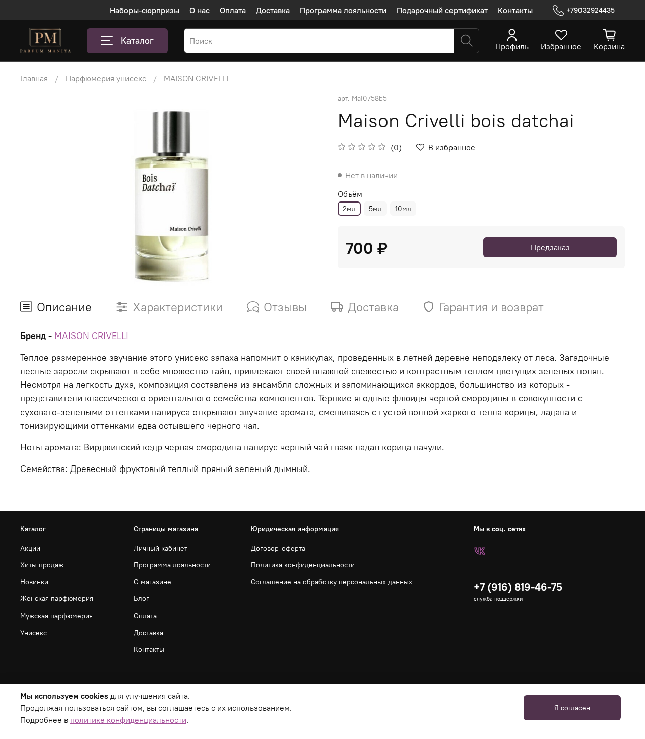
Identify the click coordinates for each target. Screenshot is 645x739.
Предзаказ (550, 247)
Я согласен (572, 707)
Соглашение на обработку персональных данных (331, 581)
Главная (34, 78)
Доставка (273, 10)
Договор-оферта (278, 548)
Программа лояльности (343, 10)
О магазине (152, 581)
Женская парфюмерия (56, 598)
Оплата (233, 10)
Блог (141, 598)
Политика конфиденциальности (303, 564)
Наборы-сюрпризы (144, 10)
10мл (403, 208)
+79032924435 (590, 10)
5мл (375, 208)
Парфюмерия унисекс (106, 78)
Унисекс (33, 632)
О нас (199, 10)
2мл (349, 208)
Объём (350, 194)
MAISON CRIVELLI (196, 78)
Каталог (137, 40)
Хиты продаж (41, 564)
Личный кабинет (160, 548)
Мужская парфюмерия (56, 615)
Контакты (515, 10)
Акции (30, 548)
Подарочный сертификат (442, 10)
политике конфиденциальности (128, 720)
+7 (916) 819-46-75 (518, 587)
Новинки (34, 581)
